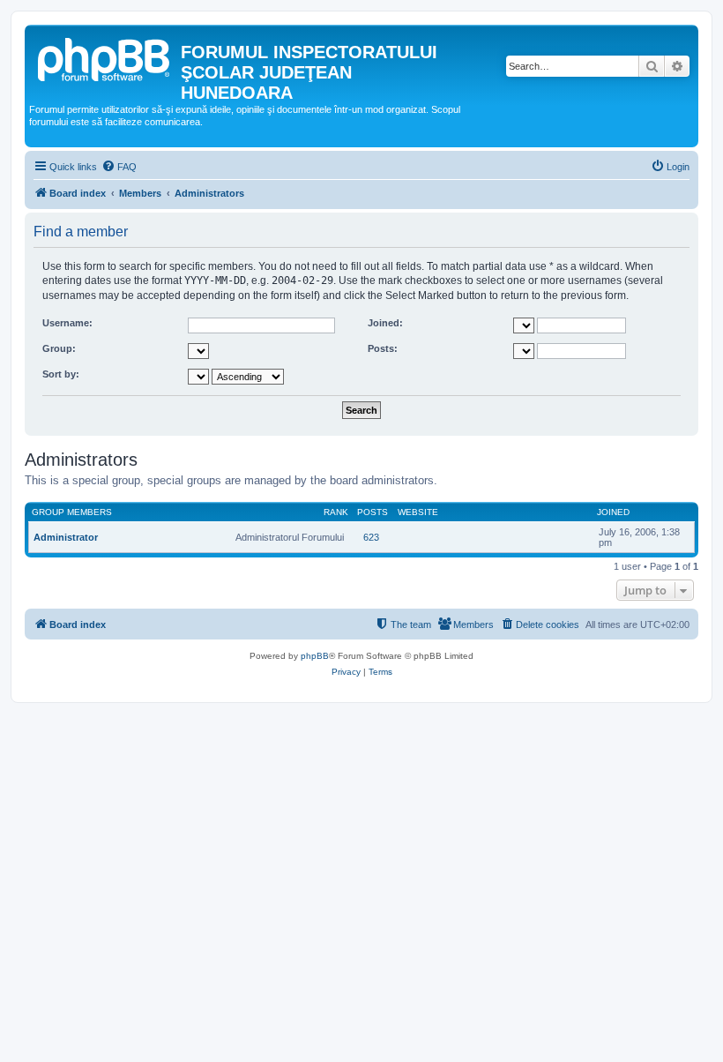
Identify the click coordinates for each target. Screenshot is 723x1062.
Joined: (385, 323)
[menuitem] (119, 166)
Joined (613, 512)
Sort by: (60, 374)
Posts (372, 512)
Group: (59, 348)
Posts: (383, 348)
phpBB (315, 656)
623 (371, 537)
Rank (336, 512)
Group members (72, 512)
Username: (67, 323)
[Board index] (105, 57)
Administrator (66, 537)
